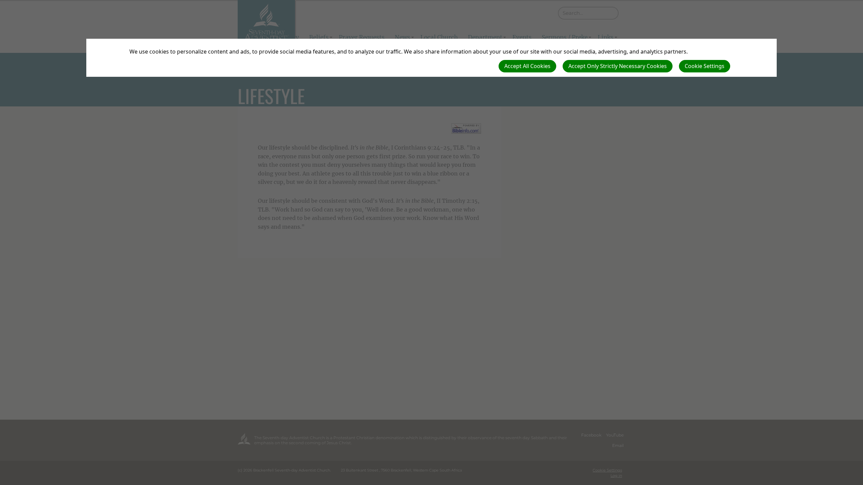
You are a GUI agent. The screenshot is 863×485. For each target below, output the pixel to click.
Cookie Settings (704, 66)
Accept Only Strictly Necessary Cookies (617, 66)
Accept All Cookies (527, 66)
